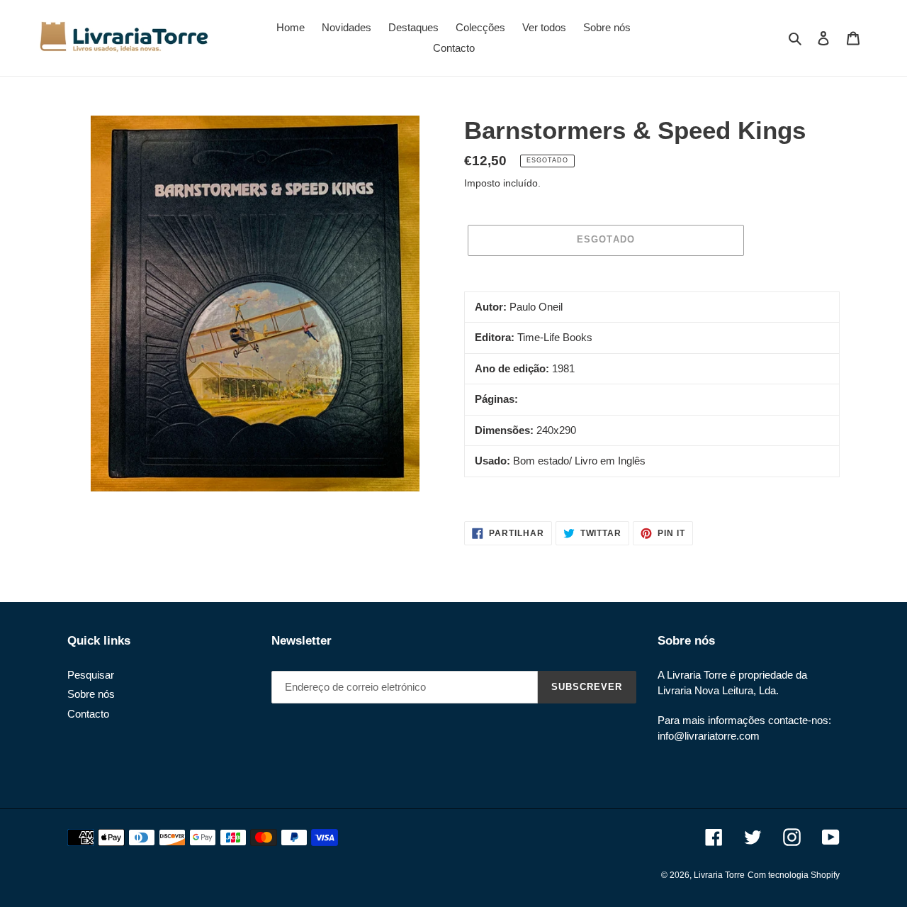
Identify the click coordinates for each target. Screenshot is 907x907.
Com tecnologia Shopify (794, 875)
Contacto (88, 714)
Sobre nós (91, 694)
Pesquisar (90, 675)
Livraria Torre (719, 875)
